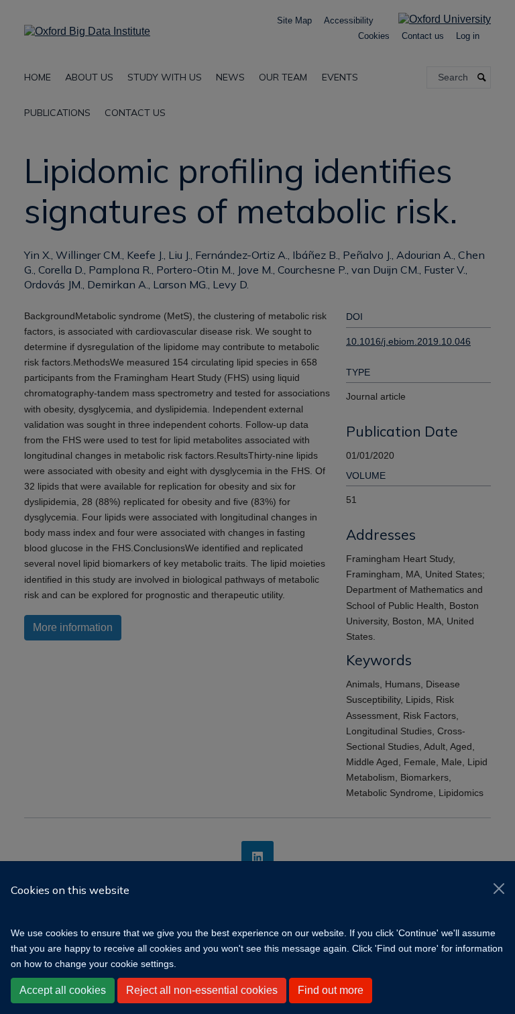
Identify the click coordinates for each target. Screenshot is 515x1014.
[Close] (499, 888)
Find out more (330, 990)
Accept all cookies (62, 990)
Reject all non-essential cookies (202, 990)
